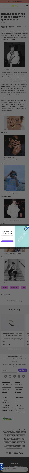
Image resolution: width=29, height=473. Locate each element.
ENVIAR (7, 241)
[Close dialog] (28, 226)
